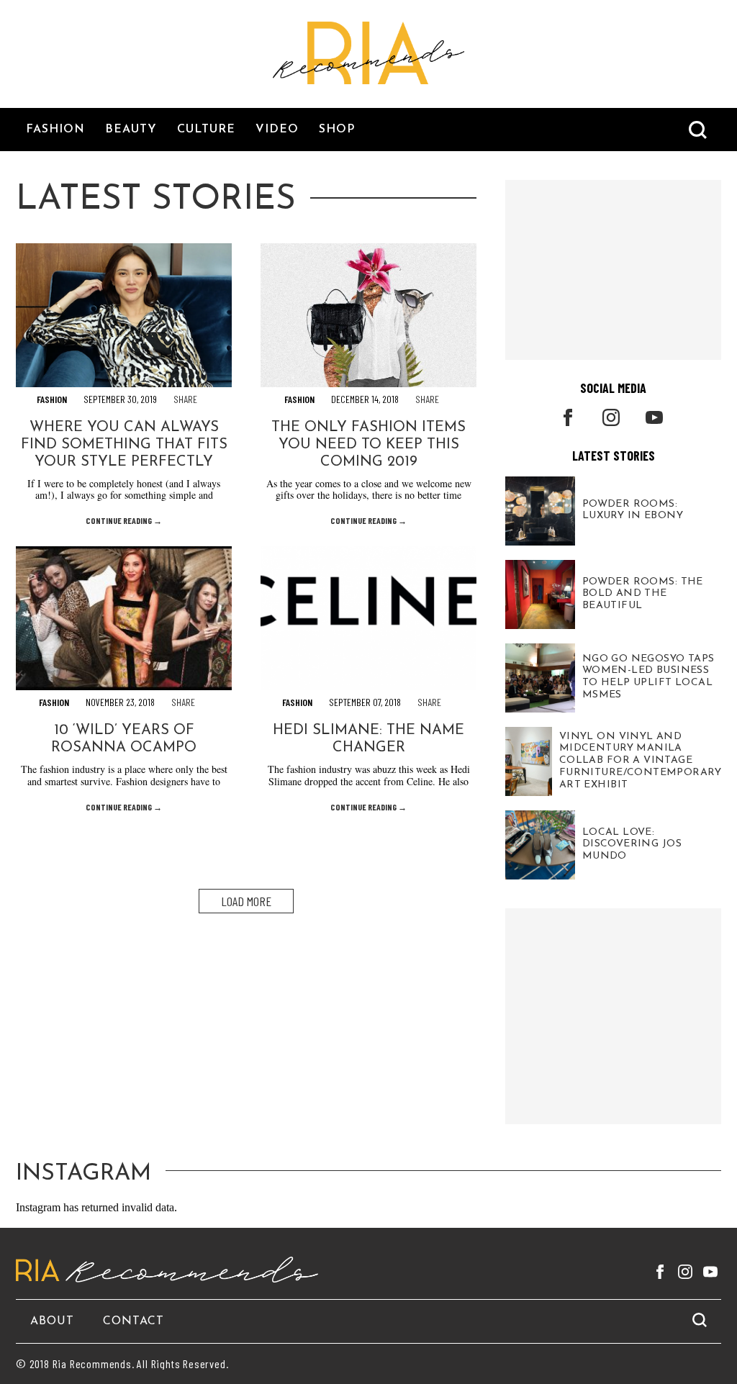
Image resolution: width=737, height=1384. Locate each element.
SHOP (337, 129)
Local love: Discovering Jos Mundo (632, 843)
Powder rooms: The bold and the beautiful (642, 593)
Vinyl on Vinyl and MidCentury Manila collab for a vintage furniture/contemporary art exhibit (640, 760)
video (277, 129)
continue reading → (124, 520)
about (52, 1321)
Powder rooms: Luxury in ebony (632, 510)
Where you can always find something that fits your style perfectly (124, 444)
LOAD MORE (246, 901)
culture (206, 129)
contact (133, 1321)
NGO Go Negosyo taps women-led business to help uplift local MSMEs (648, 676)
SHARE (185, 399)
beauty (131, 129)
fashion (55, 129)
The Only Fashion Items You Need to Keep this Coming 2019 (368, 444)
